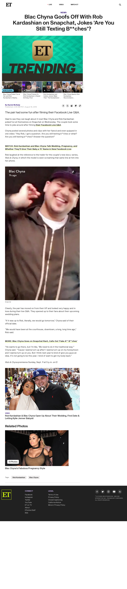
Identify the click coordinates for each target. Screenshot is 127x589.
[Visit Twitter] (103, 492)
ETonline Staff (30, 510)
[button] (5, 78)
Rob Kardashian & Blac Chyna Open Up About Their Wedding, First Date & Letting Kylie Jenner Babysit (42, 417)
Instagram (29, 497)
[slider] (42, 75)
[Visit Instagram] (108, 492)
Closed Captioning (55, 500)
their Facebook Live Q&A (48, 125)
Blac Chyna (33, 478)
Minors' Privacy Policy (56, 505)
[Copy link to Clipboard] (80, 106)
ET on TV (28, 505)
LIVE (50, 4)
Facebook (28, 495)
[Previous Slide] (2, 87)
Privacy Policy (53, 497)
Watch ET (74, 4)
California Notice (54, 502)
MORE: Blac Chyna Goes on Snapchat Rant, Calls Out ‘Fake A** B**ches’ (41, 341)
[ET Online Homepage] (9, 4)
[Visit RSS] (120, 492)
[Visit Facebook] (97, 492)
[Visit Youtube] (114, 492)
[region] (42, 58)
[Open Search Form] (120, 5)
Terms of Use (53, 495)
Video (61, 4)
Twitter (27, 500)
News (64, 12)
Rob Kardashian (19, 478)
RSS (26, 513)
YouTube (28, 502)
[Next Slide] (83, 87)
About (27, 507)
